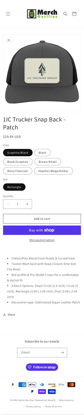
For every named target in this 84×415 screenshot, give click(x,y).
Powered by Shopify (45, 400)
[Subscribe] (62, 352)
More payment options (42, 239)
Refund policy (66, 400)
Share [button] (11, 314)
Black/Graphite (17, 162)
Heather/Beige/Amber (53, 171)
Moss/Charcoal (17, 171)
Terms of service (53, 406)
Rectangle (14, 187)
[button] (8, 13)
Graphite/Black (17, 152)
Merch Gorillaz (26, 400)
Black (42, 152)
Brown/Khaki (48, 162)
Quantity (8, 196)
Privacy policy (33, 406)
